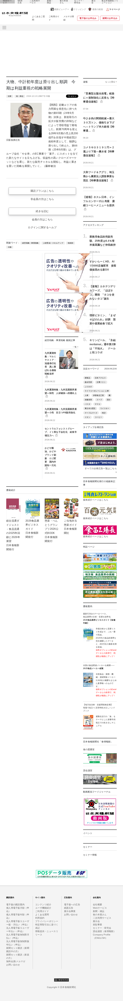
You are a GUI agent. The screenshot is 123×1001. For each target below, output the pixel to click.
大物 (10, 247)
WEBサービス (7, 2)
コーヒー (98, 417)
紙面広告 (68, 908)
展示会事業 (69, 911)
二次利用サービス (35, 2)
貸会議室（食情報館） (104, 931)
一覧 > (75, 347)
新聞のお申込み (109, 18)
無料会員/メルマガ (15, 961)
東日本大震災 (90, 408)
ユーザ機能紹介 (43, 908)
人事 (86, 395)
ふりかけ (88, 387)
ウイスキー (104, 408)
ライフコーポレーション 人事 (97, 391)
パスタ (87, 404)
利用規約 (39, 918)
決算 (10, 96)
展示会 (93, 2)
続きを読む (42, 211)
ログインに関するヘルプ (42, 227)
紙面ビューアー (61, 9)
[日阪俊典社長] (26, 120)
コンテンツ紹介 (43, 904)
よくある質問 (42, 914)
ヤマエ (97, 404)
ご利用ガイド (54, 18)
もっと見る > (111, 82)
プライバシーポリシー (46, 921)
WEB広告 (20, 2)
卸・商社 (19, 96)
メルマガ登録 (68, 18)
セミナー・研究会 (79, 2)
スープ (99, 400)
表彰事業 (97, 924)
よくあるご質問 (38, 18)
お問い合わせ (13, 964)
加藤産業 (88, 400)
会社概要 (97, 904)
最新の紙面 (97, 9)
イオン (87, 417)
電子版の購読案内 (15, 904)
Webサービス (100, 908)
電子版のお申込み (87, 18)
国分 (109, 400)
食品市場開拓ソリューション (110, 2)
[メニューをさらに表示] (4, 28)
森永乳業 (88, 382)
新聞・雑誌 (50, 2)
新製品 (87, 378)
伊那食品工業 (98, 395)
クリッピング (79, 9)
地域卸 (70, 243)
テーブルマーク (91, 413)
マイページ (62, 980)
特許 (104, 413)
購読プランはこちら (42, 190)
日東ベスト (101, 382)
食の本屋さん (64, 2)
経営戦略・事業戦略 (30, 243)
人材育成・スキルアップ (53, 243)
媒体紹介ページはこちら (95, 500)
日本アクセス (100, 378)
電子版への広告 (72, 904)
